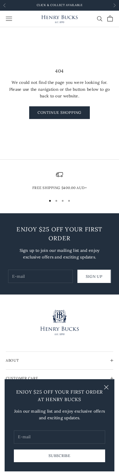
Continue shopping (59, 112)
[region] (59, 181)
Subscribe (59, 455)
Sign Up (94, 276)
